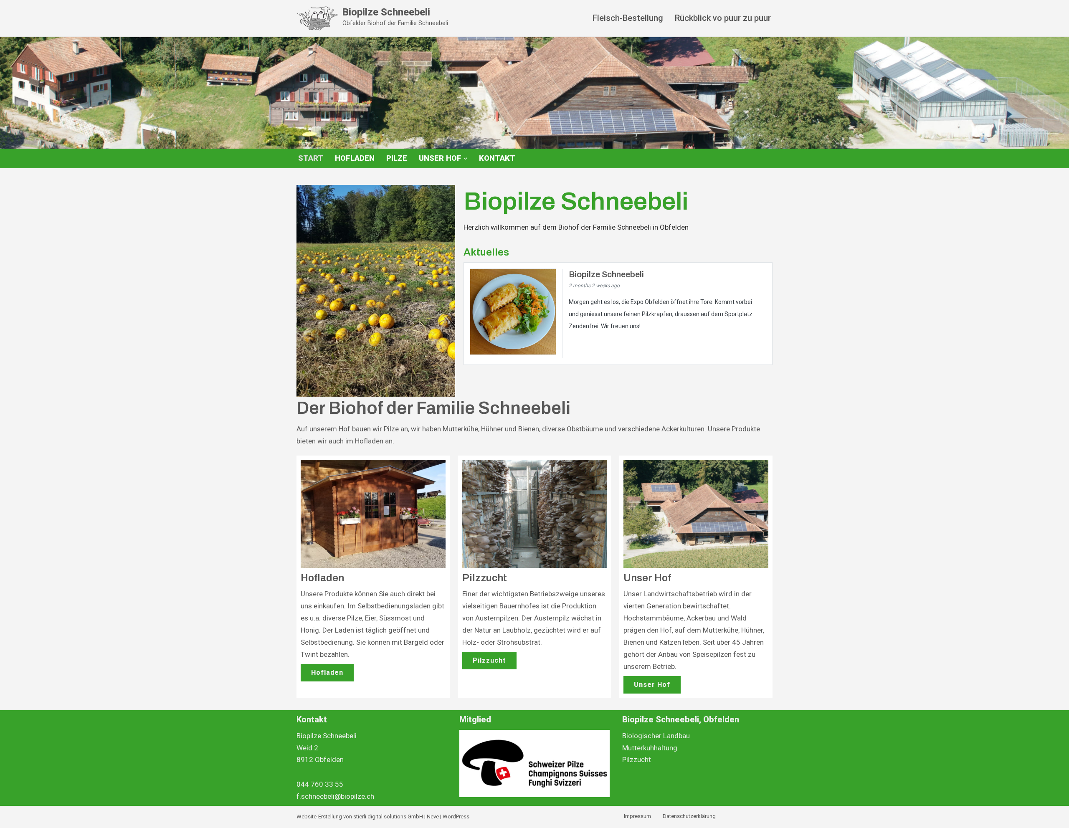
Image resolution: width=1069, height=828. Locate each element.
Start (310, 158)
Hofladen (355, 158)
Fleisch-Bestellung (628, 18)
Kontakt (497, 158)
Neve (433, 816)
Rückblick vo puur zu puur (723, 18)
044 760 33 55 (319, 784)
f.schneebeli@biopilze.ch (335, 796)
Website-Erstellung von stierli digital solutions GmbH (359, 816)
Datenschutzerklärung (689, 816)
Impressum (637, 816)
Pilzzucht (489, 660)
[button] (465, 158)
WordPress (456, 816)
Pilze (396, 158)
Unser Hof (652, 685)
